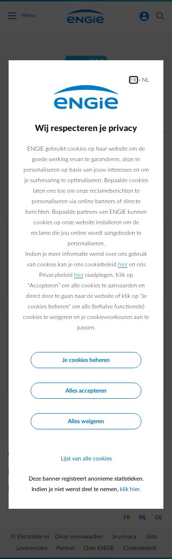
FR (133, 80)
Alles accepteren (86, 391)
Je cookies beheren (86, 360)
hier (123, 264)
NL (145, 80)
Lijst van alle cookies (86, 458)
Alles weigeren (86, 421)
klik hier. (130, 489)
